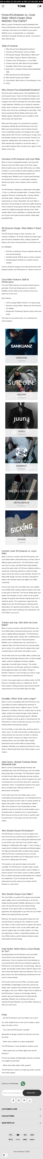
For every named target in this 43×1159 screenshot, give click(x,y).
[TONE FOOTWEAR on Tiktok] (30, 1100)
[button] (5, 1155)
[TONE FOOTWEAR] (21, 346)
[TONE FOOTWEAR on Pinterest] (24, 1100)
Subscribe (30, 1093)
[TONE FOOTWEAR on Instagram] (19, 1100)
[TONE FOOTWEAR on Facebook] (13, 1100)
